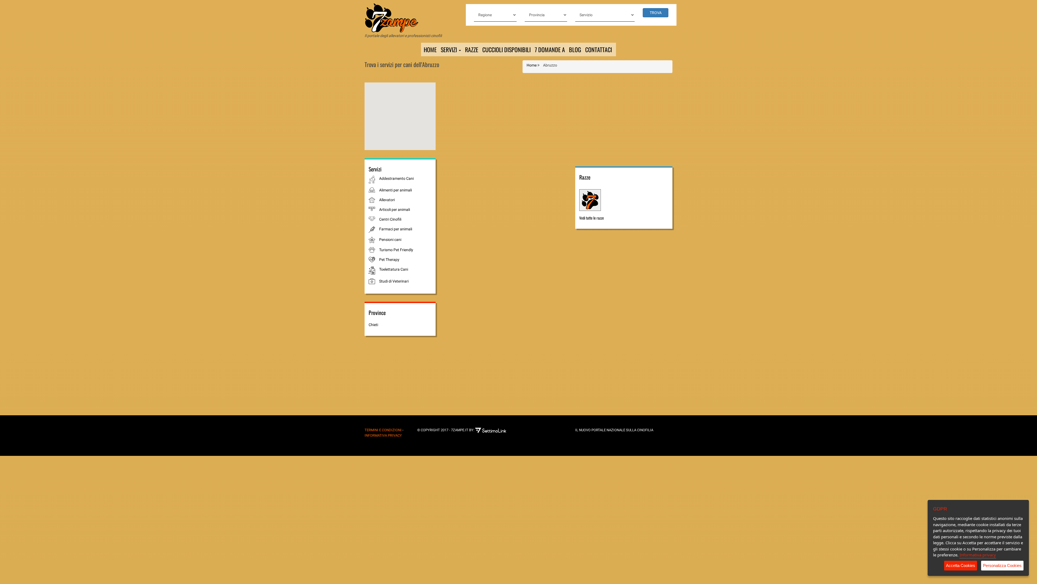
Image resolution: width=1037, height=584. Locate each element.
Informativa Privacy (383, 435)
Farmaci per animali (395, 229)
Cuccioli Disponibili (506, 49)
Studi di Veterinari (394, 281)
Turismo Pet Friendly (396, 250)
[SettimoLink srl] (494, 430)
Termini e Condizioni (383, 430)
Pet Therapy (389, 259)
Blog (575, 49)
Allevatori (387, 200)
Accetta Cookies (960, 565)
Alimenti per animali (395, 190)
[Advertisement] (623, 120)
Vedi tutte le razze (591, 218)
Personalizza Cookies (1002, 565)
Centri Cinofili (390, 219)
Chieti (373, 325)
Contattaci (598, 49)
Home (430, 49)
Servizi (449, 49)
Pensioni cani (390, 239)
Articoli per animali (394, 209)
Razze (471, 49)
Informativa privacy (977, 555)
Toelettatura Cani (393, 269)
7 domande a (550, 49)
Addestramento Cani (396, 178)
